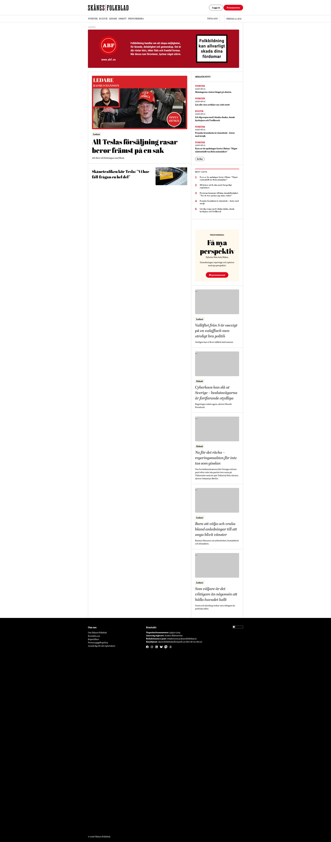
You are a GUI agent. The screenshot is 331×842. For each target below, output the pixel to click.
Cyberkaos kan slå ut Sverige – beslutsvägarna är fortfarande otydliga (216, 392)
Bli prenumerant (217, 274)
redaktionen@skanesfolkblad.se (182, 638)
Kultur (103, 18)
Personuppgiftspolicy (98, 642)
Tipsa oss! (212, 18)
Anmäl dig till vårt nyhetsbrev (101, 645)
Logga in (216, 7)
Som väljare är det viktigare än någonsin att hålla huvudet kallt (216, 594)
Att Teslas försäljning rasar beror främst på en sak (135, 146)
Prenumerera (233, 7)
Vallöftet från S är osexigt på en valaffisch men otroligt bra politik (216, 330)
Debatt (122, 18)
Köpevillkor (93, 639)
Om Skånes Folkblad (97, 632)
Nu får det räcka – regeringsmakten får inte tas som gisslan (216, 458)
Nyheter (93, 18)
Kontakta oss (94, 635)
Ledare (113, 18)
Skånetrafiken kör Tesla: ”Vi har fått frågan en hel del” (120, 174)
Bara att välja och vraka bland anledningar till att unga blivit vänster (216, 529)
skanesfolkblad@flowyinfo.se (171, 641)
